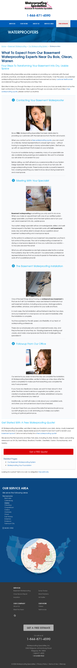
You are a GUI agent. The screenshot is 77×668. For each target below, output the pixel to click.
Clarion (7, 503)
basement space (8, 433)
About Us (36, 24)
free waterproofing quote (42, 140)
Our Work (24, 24)
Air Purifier (41, 597)
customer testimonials (64, 79)
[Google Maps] (15, 615)
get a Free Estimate (38, 628)
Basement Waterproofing (21, 591)
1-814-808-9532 (38, 656)
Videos (40, 606)
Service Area (49, 24)
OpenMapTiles (36, 572)
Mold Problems (43, 594)
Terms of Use (53, 664)
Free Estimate (63, 24)
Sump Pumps (42, 591)
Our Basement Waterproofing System (21, 462)
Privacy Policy (42, 664)
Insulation (16, 597)
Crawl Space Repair (20, 594)
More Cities (9, 528)
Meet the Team (18, 609)
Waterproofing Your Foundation (19, 465)
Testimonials (42, 609)
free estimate (44, 472)
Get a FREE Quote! (38, 451)
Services (12, 24)
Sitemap (63, 664)
